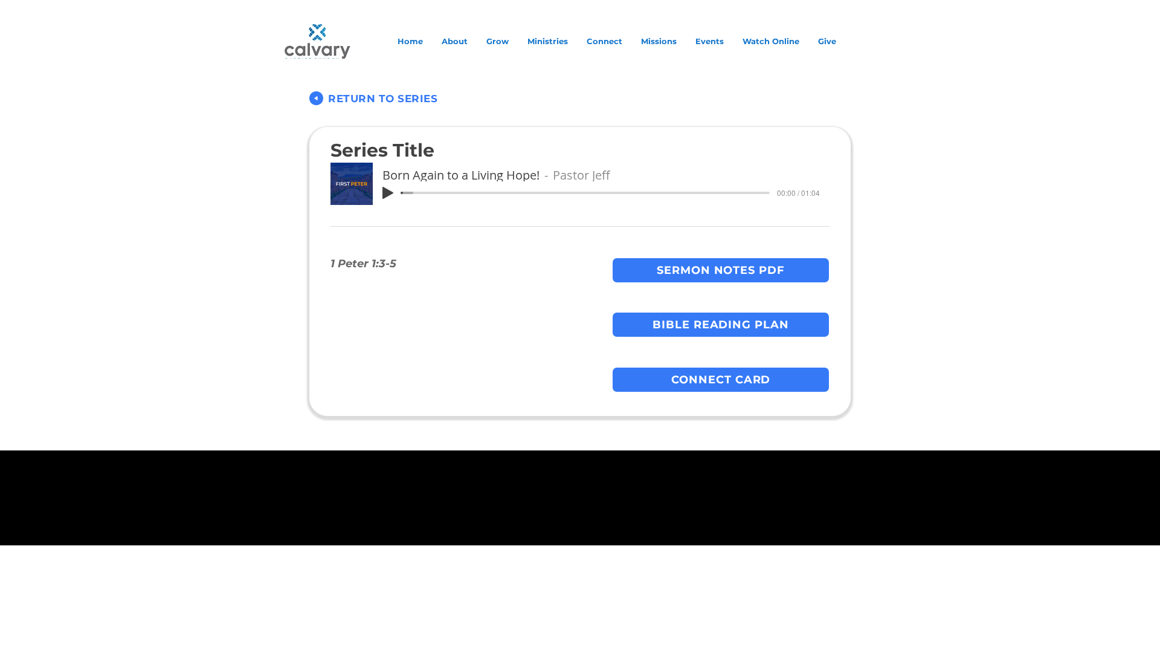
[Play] (387, 193)
